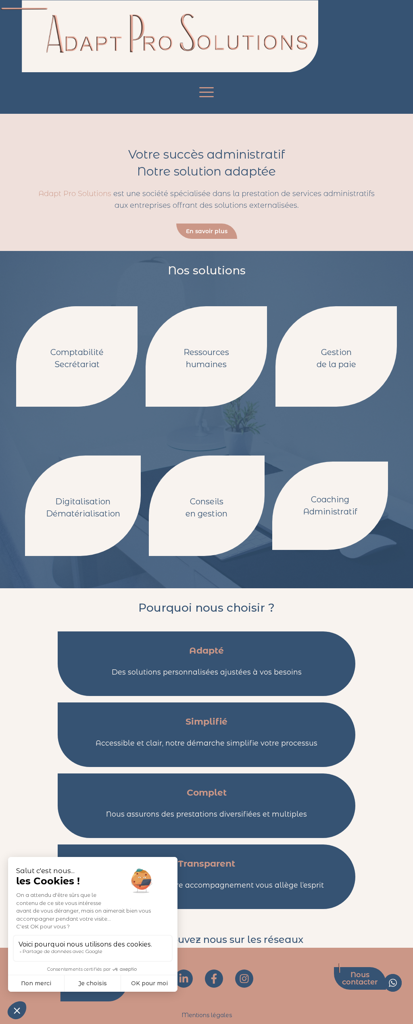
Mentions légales (206, 1015)
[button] (206, 92)
